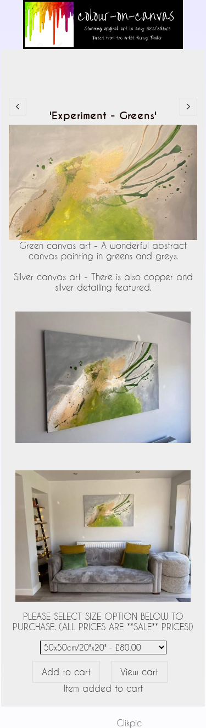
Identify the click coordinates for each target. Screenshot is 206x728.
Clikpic (129, 723)
